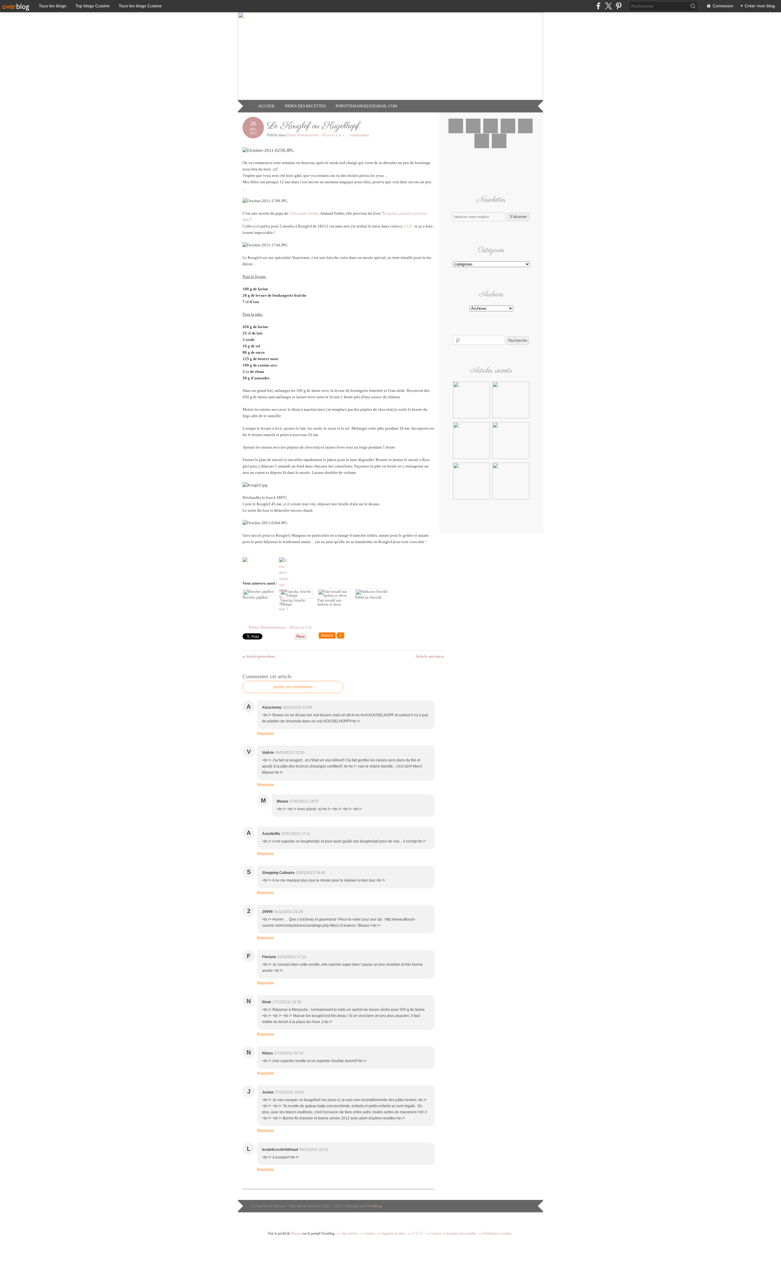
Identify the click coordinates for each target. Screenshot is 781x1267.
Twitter (473, 126)
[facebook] (598, 5)
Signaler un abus (393, 1233)
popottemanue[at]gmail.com (366, 106)
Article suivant (430, 656)
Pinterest (508, 126)
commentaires (357, 135)
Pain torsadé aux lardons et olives (329, 602)
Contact (369, 1233)
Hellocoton (481, 141)
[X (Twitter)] (608, 5)
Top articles (349, 1233)
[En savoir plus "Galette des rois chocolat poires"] (471, 498)
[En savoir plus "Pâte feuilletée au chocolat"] (510, 498)
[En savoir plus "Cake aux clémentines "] (471, 458)
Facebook (455, 126)
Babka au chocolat (368, 597)
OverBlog (374, 1206)
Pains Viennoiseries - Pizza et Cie (314, 135)
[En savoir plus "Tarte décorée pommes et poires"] (510, 417)
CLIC (408, 226)
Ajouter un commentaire (293, 687)
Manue (296, 1233)
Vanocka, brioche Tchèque (292, 602)
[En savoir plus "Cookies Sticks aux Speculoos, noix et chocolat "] (510, 458)
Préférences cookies (497, 1233)
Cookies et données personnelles (453, 1233)
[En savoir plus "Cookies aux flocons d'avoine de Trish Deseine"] (471, 417)
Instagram (490, 126)
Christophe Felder (304, 213)
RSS (499, 141)
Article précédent (259, 656)
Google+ (525, 126)
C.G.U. (418, 1233)
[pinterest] (618, 5)
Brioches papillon (255, 597)
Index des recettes (305, 106)
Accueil (266, 106)
